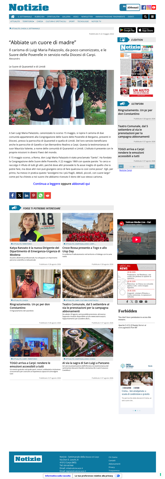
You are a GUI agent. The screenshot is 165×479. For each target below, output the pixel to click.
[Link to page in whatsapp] (40, 195)
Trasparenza (114, 470)
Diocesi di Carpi (92, 457)
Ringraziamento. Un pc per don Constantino (30, 306)
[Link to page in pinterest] (33, 195)
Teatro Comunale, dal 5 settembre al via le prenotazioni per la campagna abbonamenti (85, 307)
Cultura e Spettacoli (56, 21)
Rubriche (39, 16)
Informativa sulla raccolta (58, 475)
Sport (72, 21)
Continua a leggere (46, 184)
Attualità (15, 21)
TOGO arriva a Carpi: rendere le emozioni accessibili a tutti (30, 364)
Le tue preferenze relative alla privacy (94, 475)
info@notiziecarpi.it (74, 468)
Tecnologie (83, 21)
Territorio (28, 21)
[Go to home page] (13, 16)
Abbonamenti (114, 464)
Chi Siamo (113, 457)
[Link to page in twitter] (19, 195)
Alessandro (14, 58)
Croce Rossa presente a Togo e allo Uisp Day (84, 249)
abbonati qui (80, 184)
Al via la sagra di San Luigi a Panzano (85, 363)
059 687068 (68, 465)
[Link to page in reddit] (47, 195)
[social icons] (127, 301)
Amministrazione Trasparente (110, 16)
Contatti (112, 460)
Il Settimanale (25, 16)
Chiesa (40, 21)
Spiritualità (53, 16)
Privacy (112, 467)
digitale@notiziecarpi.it (76, 471)
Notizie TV (96, 21)
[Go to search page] (145, 16)
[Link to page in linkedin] (26, 195)
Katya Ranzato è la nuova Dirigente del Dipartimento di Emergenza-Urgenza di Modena (35, 251)
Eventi (131, 16)
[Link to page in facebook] (12, 195)
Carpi (92, 244)
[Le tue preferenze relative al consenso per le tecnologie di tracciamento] (160, 474)
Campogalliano (82, 244)
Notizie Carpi (125, 170)
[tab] (127, 267)
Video (76, 16)
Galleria (66, 16)
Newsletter (87, 16)
